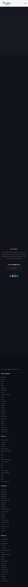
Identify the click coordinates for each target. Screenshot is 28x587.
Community (3, 574)
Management (4, 491)
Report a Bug (4, 418)
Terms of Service (4, 431)
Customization (4, 429)
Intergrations (3, 563)
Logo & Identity (4, 539)
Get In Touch (4, 416)
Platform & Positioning (6, 450)
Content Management (5, 394)
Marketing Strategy (5, 472)
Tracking (3, 407)
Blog (2, 475)
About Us (3, 403)
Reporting (3, 502)
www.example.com (14, 264)
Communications (4, 572)
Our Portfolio (4, 390)
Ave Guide (3, 541)
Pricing (2, 381)
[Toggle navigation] (22, 3)
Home (2, 379)
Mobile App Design (5, 500)
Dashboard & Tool (5, 522)
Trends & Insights (5, 461)
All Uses (3, 524)
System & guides (4, 561)
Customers (3, 405)
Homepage (3, 377)
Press (2, 464)
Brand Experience (5, 440)
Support (2, 552)
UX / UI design (4, 511)
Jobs (2, 453)
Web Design (3, 489)
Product (2, 392)
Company (3, 442)
